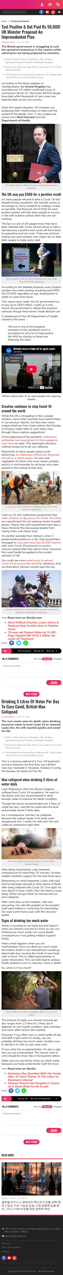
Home (4, 21)
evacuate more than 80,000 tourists (39, 542)
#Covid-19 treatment (41, 1098)
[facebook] (41, 12)
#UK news (51, 650)
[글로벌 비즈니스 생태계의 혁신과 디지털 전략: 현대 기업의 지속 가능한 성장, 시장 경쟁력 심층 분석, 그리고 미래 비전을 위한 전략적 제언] (31, 1178)
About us (6, 1243)
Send (54, 682)
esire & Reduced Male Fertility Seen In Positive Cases (33, 626)
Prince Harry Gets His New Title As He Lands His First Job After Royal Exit (33, 69)
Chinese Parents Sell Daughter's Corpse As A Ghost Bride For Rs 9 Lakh (33, 1084)
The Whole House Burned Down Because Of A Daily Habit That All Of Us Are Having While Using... (33, 76)
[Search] (57, 4)
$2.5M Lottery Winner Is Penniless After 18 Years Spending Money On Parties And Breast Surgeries (29, 61)
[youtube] (47, 12)
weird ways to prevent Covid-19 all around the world (27, 562)
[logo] (9, 4)
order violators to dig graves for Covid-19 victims (31, 518)
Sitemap (5, 1251)
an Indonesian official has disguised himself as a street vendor (30, 456)
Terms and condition (11, 1247)
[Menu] (50, 4)
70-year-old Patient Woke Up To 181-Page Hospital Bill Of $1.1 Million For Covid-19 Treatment (32, 636)
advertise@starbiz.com (15, 1236)
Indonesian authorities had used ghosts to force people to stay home (29, 440)
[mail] (59, 12)
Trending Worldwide (19, 21)
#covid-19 (38, 650)
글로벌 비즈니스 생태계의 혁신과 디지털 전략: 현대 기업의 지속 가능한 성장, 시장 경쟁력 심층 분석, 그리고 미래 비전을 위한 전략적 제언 (31, 1205)
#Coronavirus (24, 650)
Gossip (4, 1198)
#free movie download (14, 12)
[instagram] (53, 12)
